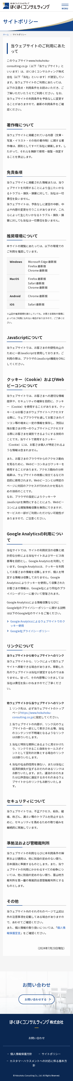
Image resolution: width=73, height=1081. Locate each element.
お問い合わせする (36, 999)
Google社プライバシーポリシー (30, 631)
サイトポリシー (51, 1054)
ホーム (6, 34)
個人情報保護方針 (21, 1054)
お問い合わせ (36, 1038)
